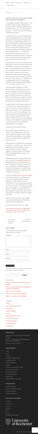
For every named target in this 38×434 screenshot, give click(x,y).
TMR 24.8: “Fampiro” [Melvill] (13, 291)
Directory (8, 401)
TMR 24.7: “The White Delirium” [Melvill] (16, 293)
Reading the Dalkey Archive (13, 316)
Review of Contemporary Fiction (14, 367)
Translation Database (11, 321)
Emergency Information (12, 415)
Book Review (9, 308)
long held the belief (22, 160)
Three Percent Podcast (12, 318)
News (7, 410)
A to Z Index (9, 403)
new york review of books (15, 210)
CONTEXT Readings (11, 311)
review (7, 212)
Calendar (8, 408)
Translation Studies (11, 391)
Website (8, 258)
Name (8, 249)
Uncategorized (10, 326)
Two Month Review (11, 323)
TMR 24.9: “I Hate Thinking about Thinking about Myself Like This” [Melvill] (18, 340)
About (13, 2)
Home (7, 2)
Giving (7, 413)
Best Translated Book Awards (13, 306)
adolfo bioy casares (14, 208)
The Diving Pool (26, 220)
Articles (8, 303)
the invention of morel (16, 212)
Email (7, 254)
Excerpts (8, 313)
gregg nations (26, 208)
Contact (8, 406)
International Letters (11, 372)
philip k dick (26, 210)
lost (7, 210)
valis (23, 212)
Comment (9, 235)
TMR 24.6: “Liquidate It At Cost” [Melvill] (16, 296)
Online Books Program (11, 221)
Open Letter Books (11, 386)
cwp (21, 208)
